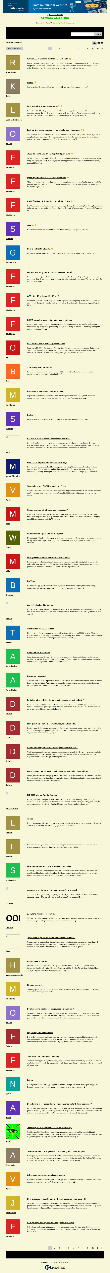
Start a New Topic (14, 48)
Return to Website (15, 30)
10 (93, 48)
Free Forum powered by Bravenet (55, 1262)
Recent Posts (13, 33)
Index (26, 30)
